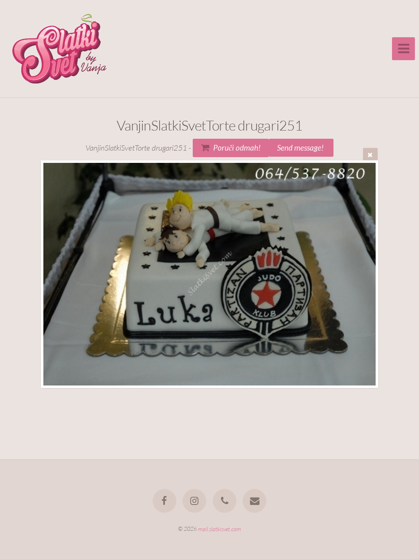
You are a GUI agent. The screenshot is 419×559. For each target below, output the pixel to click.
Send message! (301, 147)
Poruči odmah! (237, 147)
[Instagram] (194, 501)
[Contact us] (254, 501)
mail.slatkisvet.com (219, 528)
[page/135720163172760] (164, 501)
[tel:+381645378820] (225, 501)
